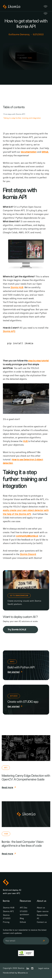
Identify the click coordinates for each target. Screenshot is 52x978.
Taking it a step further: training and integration (22, 118)
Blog (22, 918)
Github (23, 922)
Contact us (42, 922)
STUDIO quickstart (24, 913)
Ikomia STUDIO (6, 916)
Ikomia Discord (28, 554)
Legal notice (43, 968)
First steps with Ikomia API (14, 114)
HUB (25, 441)
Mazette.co (23, 973)
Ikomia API (9, 331)
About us (41, 908)
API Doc (23, 908)
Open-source (42, 911)
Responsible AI (42, 916)
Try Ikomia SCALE (17, 629)
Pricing (6, 922)
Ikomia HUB (17, 287)
